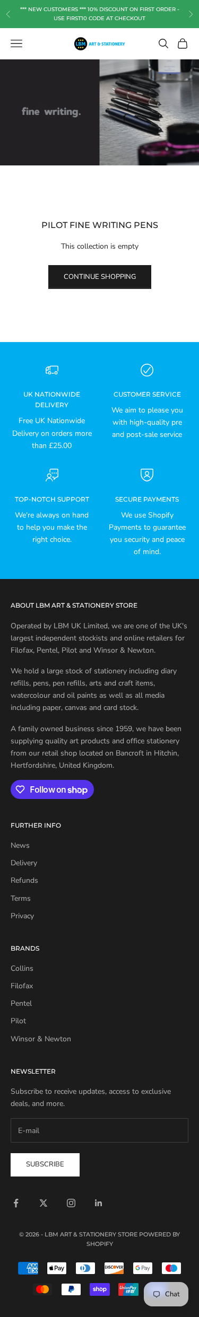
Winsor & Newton (41, 1039)
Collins (22, 968)
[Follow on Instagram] (71, 1203)
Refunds (24, 880)
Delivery (24, 863)
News (20, 845)
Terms (21, 898)
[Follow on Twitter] (43, 1203)
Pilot (18, 1021)
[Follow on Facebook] (16, 1203)
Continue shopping (100, 277)
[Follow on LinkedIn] (98, 1203)
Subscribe (45, 1164)
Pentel (21, 1003)
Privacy (22, 916)
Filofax (22, 986)
